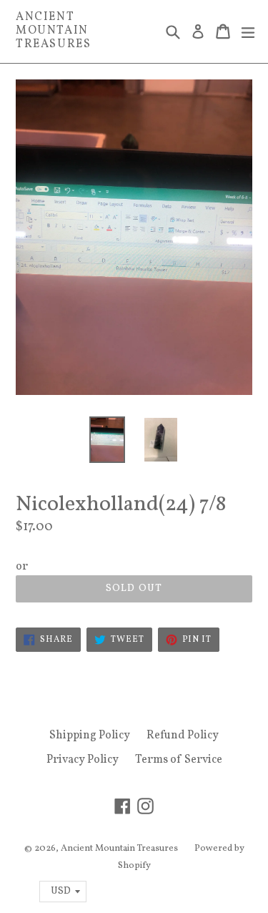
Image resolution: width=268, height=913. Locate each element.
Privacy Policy (82, 760)
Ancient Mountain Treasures (53, 31)
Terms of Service (178, 760)
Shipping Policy (89, 735)
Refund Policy (183, 735)
